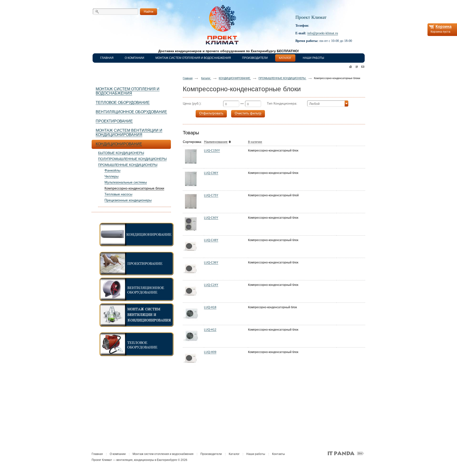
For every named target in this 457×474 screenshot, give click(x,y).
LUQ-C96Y (211, 173)
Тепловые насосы (118, 194)
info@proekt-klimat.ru (322, 33)
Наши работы (255, 454)
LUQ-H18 (210, 307)
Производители (211, 454)
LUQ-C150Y (212, 150)
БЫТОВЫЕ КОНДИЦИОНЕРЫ (121, 153)
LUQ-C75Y (211, 195)
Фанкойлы (112, 170)
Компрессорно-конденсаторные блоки (134, 188)
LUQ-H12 (210, 329)
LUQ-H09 (210, 352)
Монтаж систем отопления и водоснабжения (163, 454)
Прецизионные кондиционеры (128, 200)
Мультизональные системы (125, 182)
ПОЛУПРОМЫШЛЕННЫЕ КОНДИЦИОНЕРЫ (132, 159)
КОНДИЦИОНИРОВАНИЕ (235, 78)
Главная (188, 78)
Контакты (278, 454)
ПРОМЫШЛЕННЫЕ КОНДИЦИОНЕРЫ (127, 165)
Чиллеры (111, 176)
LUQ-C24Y (211, 285)
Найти (148, 11)
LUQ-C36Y (211, 262)
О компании (118, 454)
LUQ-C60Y (211, 217)
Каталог (206, 78)
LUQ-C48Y (211, 240)
